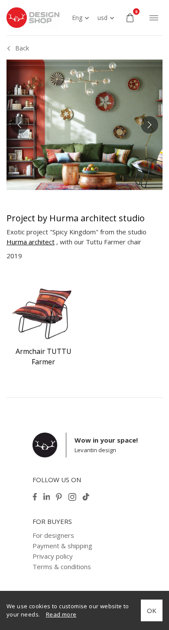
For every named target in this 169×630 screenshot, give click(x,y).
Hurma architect (30, 241)
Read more (61, 614)
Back (22, 48)
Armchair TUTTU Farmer (44, 357)
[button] (19, 124)
